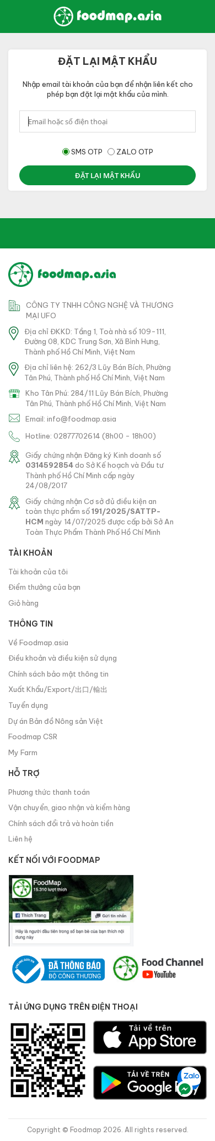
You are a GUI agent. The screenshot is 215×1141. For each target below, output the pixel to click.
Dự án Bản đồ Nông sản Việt (55, 721)
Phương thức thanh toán (49, 792)
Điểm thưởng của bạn (44, 587)
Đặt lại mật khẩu (108, 175)
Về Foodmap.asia (38, 642)
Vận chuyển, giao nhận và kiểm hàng (69, 807)
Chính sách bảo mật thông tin (58, 673)
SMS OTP (87, 151)
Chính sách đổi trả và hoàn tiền (61, 823)
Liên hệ (20, 838)
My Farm (22, 752)
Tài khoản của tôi (38, 571)
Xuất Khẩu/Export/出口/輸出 (58, 689)
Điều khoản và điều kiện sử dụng (62, 657)
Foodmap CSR (32, 736)
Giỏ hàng (23, 603)
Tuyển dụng (28, 705)
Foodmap (85, 1130)
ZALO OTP (134, 151)
